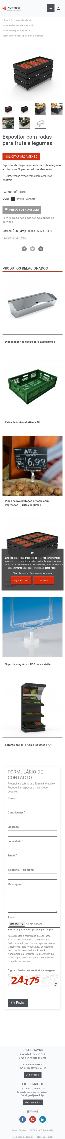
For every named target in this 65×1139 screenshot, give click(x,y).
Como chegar (32, 1075)
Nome (12, 798)
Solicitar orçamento (21, 156)
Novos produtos (45, 1137)
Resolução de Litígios (23, 1137)
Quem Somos (19, 1130)
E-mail (12, 855)
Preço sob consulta (22, 209)
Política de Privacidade (41, 1130)
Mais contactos (32, 1102)
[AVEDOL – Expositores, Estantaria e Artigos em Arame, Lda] (11, 8)
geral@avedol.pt (36, 1095)
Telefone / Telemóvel (22, 869)
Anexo (12, 917)
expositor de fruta (15, 238)
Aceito (44, 580)
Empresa (13, 826)
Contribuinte (16, 812)
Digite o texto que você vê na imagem (31, 970)
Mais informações (20, 573)
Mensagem (15, 884)
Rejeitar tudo (21, 580)
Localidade (15, 841)
